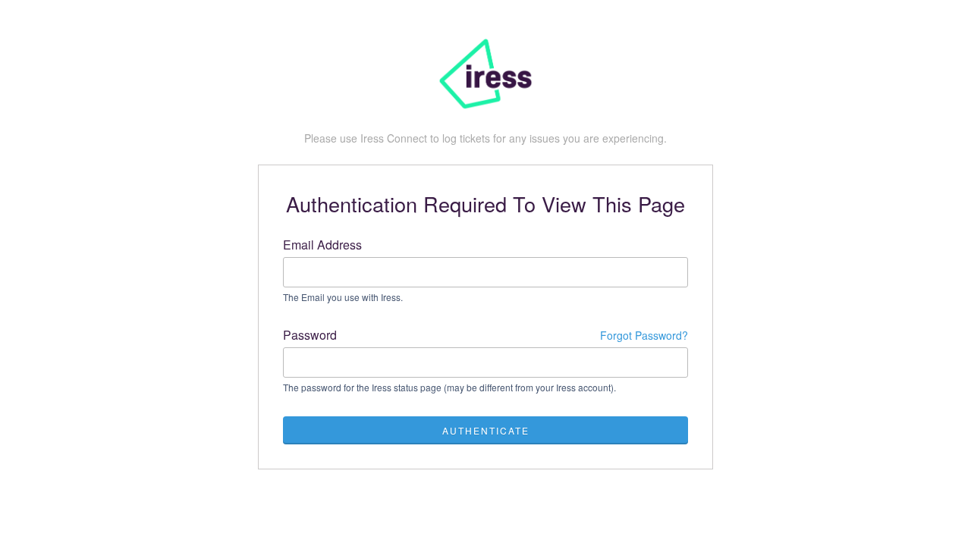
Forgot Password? (644, 335)
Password (485, 335)
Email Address (322, 244)
